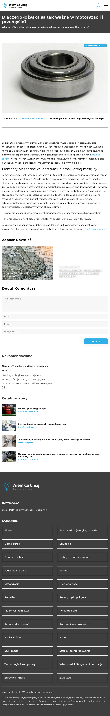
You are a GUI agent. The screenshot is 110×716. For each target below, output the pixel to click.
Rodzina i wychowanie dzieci (77, 624)
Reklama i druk (68, 610)
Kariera (63, 570)
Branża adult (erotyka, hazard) (78, 530)
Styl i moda (11, 650)
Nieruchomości (68, 584)
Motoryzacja (11, 584)
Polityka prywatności (21, 510)
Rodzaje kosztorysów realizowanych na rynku (42, 424)
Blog (4, 510)
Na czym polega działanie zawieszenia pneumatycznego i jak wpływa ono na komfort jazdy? (58, 455)
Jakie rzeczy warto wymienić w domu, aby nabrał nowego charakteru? (55, 439)
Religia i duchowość (16, 624)
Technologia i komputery (19, 664)
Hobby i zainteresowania (74, 557)
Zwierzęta (65, 677)
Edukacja (65, 543)
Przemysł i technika (33, 118)
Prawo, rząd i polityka (72, 597)
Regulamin (41, 510)
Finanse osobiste (14, 557)
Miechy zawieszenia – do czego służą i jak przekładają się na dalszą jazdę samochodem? (80, 273)
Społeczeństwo (13, 637)
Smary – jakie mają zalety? (32, 408)
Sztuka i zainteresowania (74, 650)
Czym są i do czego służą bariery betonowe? (22, 274)
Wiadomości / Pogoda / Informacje (80, 664)
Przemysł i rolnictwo (17, 610)
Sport (62, 637)
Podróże (9, 597)
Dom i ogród (12, 543)
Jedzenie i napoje (15, 570)
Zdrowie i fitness (14, 677)
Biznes (8, 530)
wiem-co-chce (10, 118)
